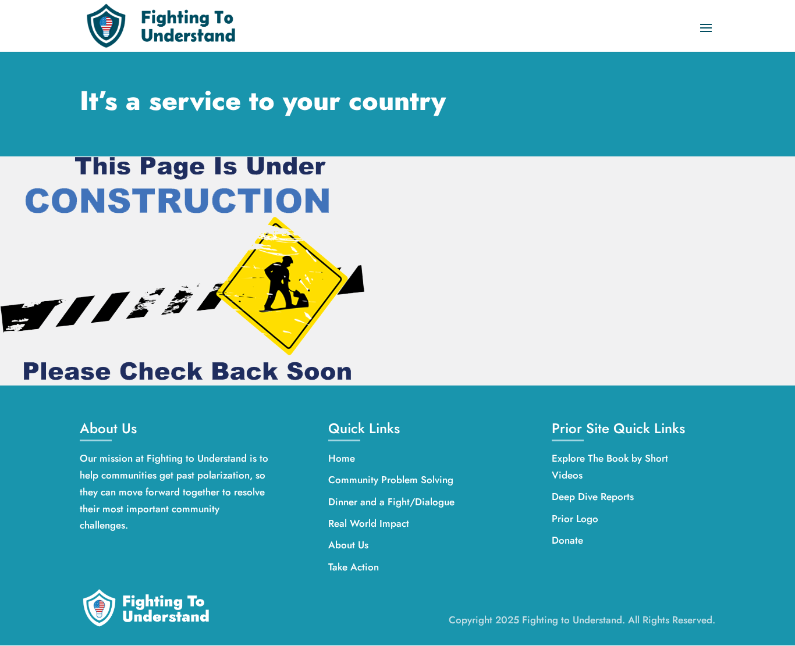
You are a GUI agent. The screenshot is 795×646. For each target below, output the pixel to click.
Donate (567, 540)
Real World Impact (368, 523)
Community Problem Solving (390, 480)
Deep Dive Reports (593, 497)
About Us (348, 545)
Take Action (353, 567)
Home (341, 458)
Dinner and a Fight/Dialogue (391, 502)
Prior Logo (575, 519)
